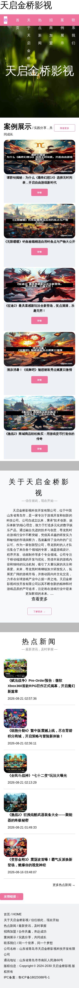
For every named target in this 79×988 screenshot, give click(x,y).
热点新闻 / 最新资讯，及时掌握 (25, 925)
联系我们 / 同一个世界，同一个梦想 (28, 943)
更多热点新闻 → (64, 884)
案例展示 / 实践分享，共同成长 (25, 937)
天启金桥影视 (26, 5)
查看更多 (39, 599)
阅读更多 (64, 128)
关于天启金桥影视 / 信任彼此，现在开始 (31, 920)
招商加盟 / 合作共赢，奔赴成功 (25, 931)
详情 (39, 192)
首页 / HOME (13, 914)
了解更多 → (39, 611)
